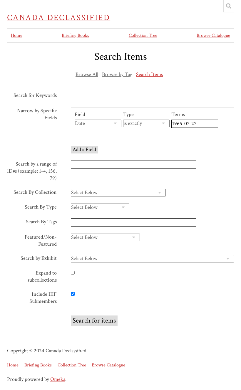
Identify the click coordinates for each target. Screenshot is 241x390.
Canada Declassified (58, 17)
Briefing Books (75, 35)
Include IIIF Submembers (43, 298)
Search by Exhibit (39, 258)
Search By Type (41, 207)
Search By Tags (41, 221)
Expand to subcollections (42, 276)
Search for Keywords (35, 95)
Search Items (149, 74)
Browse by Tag (117, 74)
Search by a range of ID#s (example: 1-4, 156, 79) (32, 171)
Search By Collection (35, 192)
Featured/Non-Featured (41, 240)
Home (16, 35)
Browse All (87, 74)
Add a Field (84, 149)
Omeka (57, 379)
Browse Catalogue (213, 35)
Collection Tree (143, 35)
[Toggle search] (228, 6)
